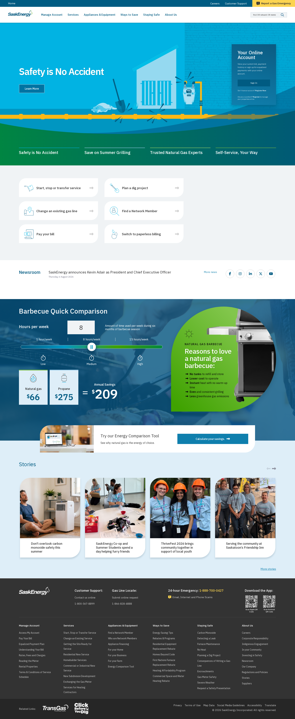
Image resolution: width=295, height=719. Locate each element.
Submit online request (125, 597)
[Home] (20, 13)
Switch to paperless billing (141, 234)
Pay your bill (45, 234)
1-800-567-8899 (85, 603)
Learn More (32, 88)
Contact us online (85, 597)
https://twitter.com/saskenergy (261, 274)
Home (11, 3)
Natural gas (33, 388)
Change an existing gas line (56, 211)
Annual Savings (104, 384)
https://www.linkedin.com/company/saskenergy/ (250, 274)
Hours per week (34, 326)
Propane (64, 388)
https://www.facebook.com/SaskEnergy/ (230, 274)
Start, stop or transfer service (58, 188)
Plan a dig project (135, 188)
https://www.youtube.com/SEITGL (271, 274)
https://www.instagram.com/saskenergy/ (240, 274)
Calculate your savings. (210, 439)
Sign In (253, 83)
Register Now (260, 90)
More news (210, 272)
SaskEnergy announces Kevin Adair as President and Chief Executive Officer (110, 272)
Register (256, 97)
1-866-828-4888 (122, 603)
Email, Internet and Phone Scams (192, 597)
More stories (268, 569)
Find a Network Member (139, 211)
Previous (20, 471)
